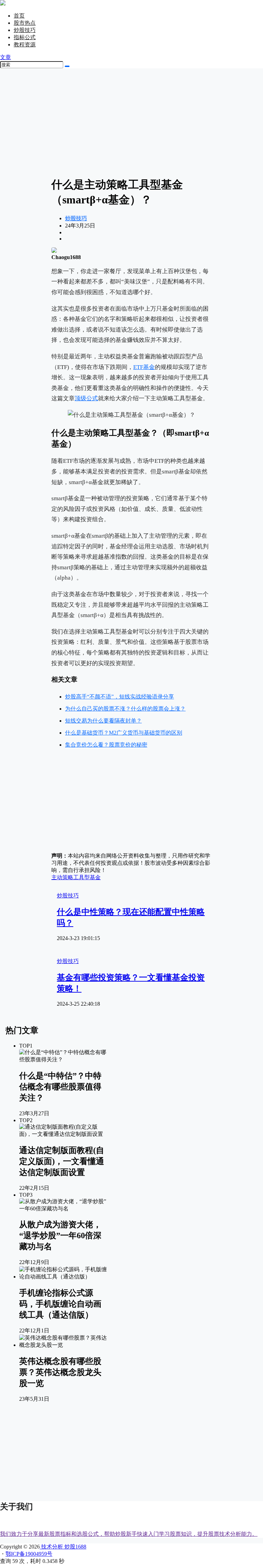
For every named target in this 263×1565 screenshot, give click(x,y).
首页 (19, 16)
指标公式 (25, 37)
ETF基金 (144, 367)
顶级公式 (86, 398)
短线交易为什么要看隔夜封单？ (103, 721)
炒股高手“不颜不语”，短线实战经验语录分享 (119, 697)
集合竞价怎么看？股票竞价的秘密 (106, 745)
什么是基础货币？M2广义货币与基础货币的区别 (123, 733)
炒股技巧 (25, 30)
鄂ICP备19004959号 (28, 1554)
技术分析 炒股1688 (63, 1547)
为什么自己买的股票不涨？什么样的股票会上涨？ (125, 709)
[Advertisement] (131, 122)
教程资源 (25, 44)
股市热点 (25, 23)
